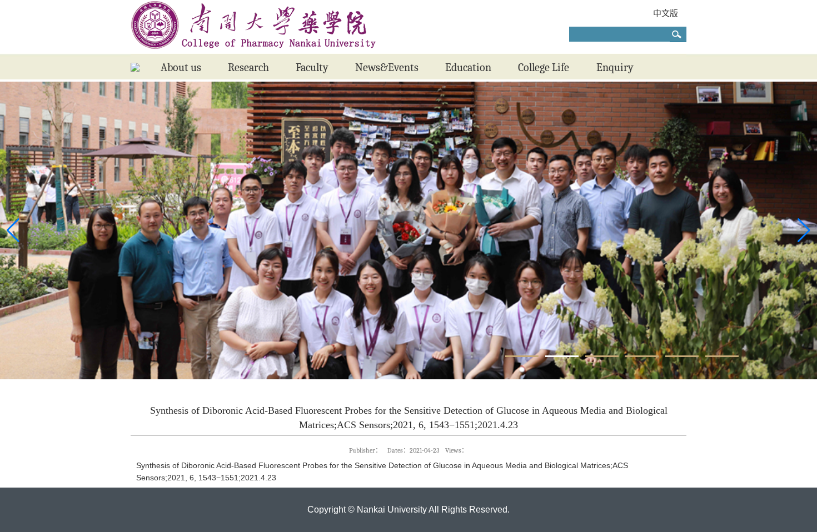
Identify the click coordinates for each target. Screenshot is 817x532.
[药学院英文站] (254, 51)
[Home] (135, 68)
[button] (522, 356)
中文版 (665, 13)
